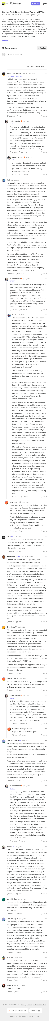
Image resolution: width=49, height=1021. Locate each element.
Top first (43, 48)
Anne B (10, 846)
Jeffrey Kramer (12, 556)
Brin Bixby (11, 627)
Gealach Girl (14, 502)
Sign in (44, 4)
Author (12, 124)
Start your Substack (18, 1010)
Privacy (23, 1005)
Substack (13, 1016)
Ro (8, 180)
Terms (29, 1005)
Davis (9, 537)
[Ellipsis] (46, 73)
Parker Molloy (8, 15)
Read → (5, 40)
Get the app (35, 1010)
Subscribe (35, 4)
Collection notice (39, 1005)
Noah (9, 957)
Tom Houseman (13, 740)
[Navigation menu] (5, 3)
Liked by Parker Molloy (16, 76)
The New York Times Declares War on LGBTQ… (23, 12)
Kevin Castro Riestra (14, 73)
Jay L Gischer (12, 899)
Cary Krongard (12, 919)
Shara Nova (11, 985)
